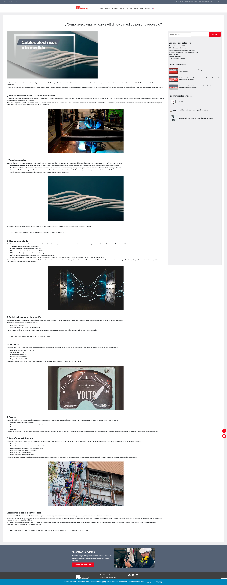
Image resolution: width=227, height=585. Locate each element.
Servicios (129, 8)
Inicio (101, 8)
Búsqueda (215, 34)
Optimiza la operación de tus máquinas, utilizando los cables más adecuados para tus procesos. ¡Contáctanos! (48, 530)
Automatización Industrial (177, 46)
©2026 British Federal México (135, 578)
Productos (115, 8)
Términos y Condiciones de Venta (108, 577)
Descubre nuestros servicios (83, 565)
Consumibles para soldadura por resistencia (182, 50)
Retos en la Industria (175, 56)
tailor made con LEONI (61, 98)
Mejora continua (174, 54)
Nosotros (107, 8)
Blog (141, 8)
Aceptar (149, 582)
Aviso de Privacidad (105, 574)
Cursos (136, 8)
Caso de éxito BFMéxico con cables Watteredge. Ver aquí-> (30, 336)
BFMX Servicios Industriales (177, 48)
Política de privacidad (159, 582)
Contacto (147, 8)
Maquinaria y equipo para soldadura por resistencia (184, 52)
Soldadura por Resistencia (177, 59)
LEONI (17, 523)
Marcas (122, 8)
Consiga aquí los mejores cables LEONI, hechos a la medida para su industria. (36, 232)
